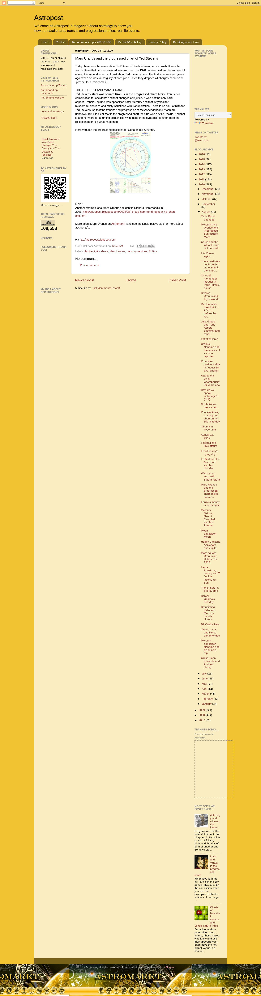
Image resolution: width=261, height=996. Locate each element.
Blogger (170, 967)
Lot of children (209, 339)
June (205, 678)
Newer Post (84, 280)
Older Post (177, 280)
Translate (207, 123)
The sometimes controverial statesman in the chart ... (210, 266)
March (206, 693)
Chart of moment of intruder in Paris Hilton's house (210, 281)
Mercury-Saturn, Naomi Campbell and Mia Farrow (208, 518)
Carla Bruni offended (208, 218)
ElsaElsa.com (50, 139)
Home (45, 42)
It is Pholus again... (207, 255)
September (208, 204)
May (205, 683)
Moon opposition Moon (208, 533)
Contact (61, 42)
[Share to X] (146, 246)
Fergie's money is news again (210, 503)
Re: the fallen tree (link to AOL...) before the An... (209, 310)
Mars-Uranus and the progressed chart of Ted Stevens (209, 490)
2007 (202, 720)
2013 (202, 169)
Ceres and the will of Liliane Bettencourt (210, 245)
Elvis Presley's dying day (209, 453)
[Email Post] (132, 246)
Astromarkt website (52, 97)
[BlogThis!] (142, 246)
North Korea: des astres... (210, 406)
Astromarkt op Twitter (53, 85)
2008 (202, 715)
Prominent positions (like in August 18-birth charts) (210, 366)
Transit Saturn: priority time (210, 589)
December (208, 188)
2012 (202, 174)
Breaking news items (186, 42)
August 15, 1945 (207, 436)
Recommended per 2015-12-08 (91, 42)
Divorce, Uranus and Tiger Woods (210, 296)
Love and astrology (52, 111)
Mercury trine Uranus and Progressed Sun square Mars (209, 230)
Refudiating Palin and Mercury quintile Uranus (208, 613)
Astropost (48, 18)
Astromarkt (118, 223)
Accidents (102, 251)
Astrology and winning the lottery (215, 821)
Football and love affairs (209, 444)
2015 (202, 159)
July (204, 673)
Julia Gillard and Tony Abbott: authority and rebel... (210, 327)
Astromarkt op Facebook (49, 92)
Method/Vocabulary (130, 42)
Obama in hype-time (208, 428)
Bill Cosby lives (210, 624)
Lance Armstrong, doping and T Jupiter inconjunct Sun (210, 575)
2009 (202, 710)
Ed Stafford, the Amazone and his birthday (210, 464)
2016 (202, 154)
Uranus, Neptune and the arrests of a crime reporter (210, 350)
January (207, 703)
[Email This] (139, 246)
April (205, 688)
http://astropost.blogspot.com (97, 239)
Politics (153, 251)
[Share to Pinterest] (153, 246)
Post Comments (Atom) (106, 288)
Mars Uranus (117, 251)
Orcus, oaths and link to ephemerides (210, 632)
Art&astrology (49, 117)
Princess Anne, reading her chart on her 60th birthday (210, 417)
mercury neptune (137, 251)
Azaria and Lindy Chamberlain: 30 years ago (210, 380)
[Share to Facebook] (150, 246)
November (208, 193)
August (206, 212)
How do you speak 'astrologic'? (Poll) (209, 395)
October (207, 199)
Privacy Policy (157, 42)
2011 (202, 179)
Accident (90, 251)
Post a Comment (90, 265)
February (208, 698)
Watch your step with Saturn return (210, 476)
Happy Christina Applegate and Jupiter (210, 544)
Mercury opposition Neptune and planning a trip (210, 646)
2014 (202, 164)
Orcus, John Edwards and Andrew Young (210, 663)
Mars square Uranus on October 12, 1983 (209, 558)
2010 (202, 184)
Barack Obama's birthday (208, 599)
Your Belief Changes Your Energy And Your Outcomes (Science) (51, 148)
